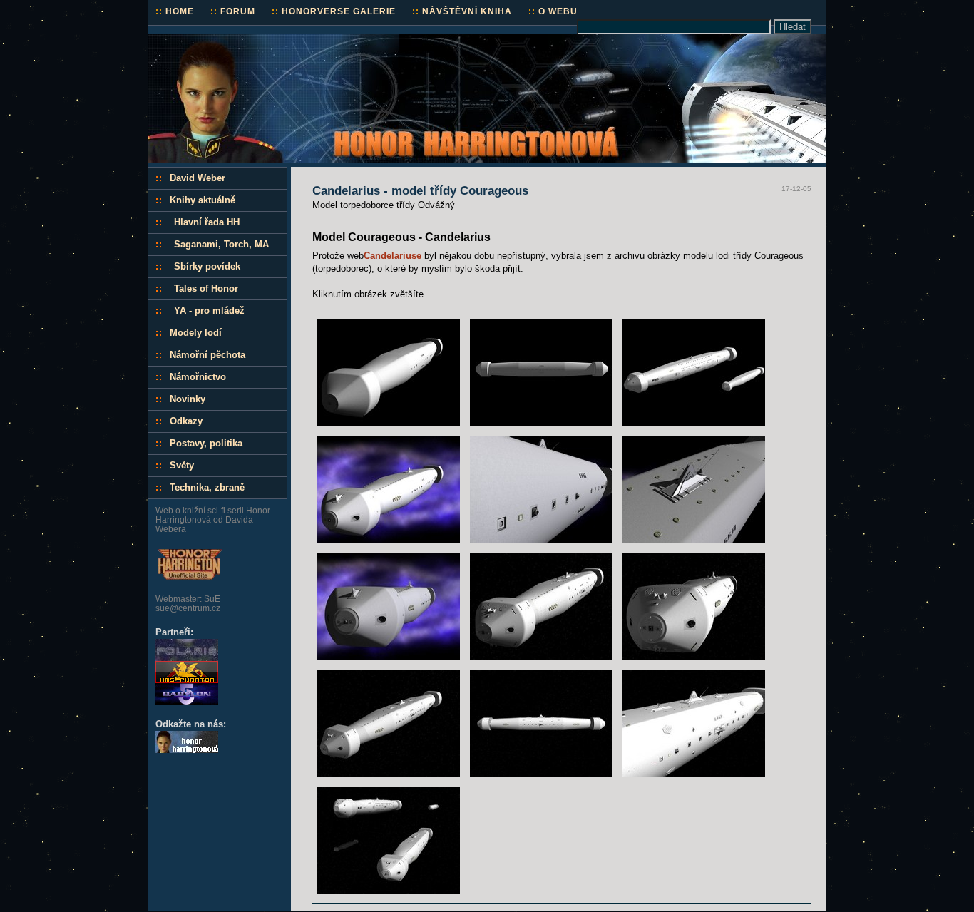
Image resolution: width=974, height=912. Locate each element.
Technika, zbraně (207, 487)
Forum (232, 11)
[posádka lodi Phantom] (186, 680)
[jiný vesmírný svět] (186, 702)
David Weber (197, 178)
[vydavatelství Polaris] (186, 657)
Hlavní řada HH (207, 222)
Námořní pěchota (207, 354)
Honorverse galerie (334, 11)
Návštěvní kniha (462, 11)
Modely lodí (196, 332)
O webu (553, 11)
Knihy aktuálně (202, 200)
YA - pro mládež (209, 310)
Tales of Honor (206, 288)
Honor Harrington (197, 40)
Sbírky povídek (207, 266)
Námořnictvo (198, 377)
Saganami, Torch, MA (221, 244)
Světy (182, 465)
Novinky (187, 399)
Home (174, 11)
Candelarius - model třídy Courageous (420, 191)
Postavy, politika (206, 443)
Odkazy (186, 421)
